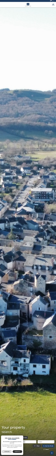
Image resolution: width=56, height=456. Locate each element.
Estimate (24, 437)
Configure (6, 451)
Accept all (17, 451)
